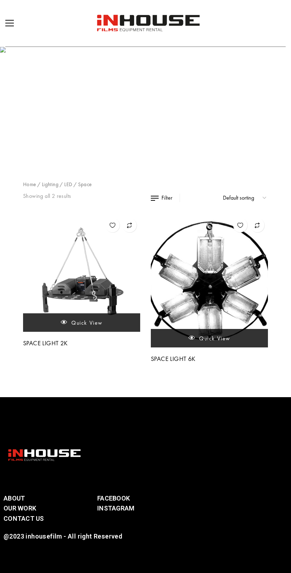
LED (68, 184)
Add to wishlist (112, 225)
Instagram (115, 508)
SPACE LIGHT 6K (173, 359)
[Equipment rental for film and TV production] (148, 23)
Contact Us (24, 518)
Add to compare (129, 225)
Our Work (20, 508)
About (14, 498)
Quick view (86, 322)
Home (29, 184)
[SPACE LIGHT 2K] (81, 273)
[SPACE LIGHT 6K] (209, 281)
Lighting (50, 184)
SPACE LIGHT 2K (45, 343)
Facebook (113, 498)
